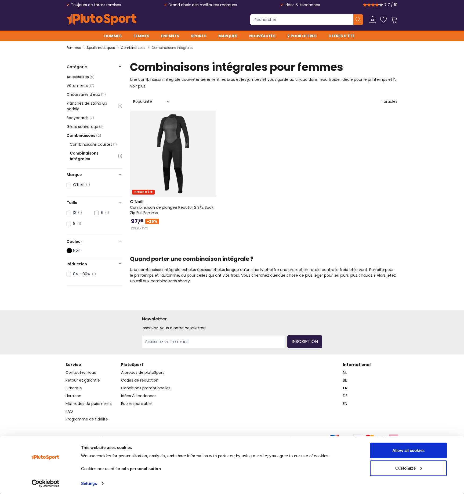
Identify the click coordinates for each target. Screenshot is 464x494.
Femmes (141, 36)
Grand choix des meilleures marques (202, 5)
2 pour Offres (302, 36)
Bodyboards (80, 117)
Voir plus (138, 86)
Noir (76, 250)
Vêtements (80, 85)
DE (345, 395)
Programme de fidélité (87, 419)
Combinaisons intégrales (172, 48)
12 (74, 212)
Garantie (74, 388)
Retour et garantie (83, 380)
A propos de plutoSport (142, 372)
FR (345, 388)
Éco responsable (136, 403)
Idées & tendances (302, 5)
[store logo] (101, 19)
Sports (198, 36)
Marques (227, 36)
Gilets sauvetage (85, 126)
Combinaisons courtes (93, 144)
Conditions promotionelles (146, 388)
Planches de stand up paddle (94, 106)
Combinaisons (133, 48)
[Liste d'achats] (383, 19)
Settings (89, 483)
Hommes (113, 36)
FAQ (69, 411)
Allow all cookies (408, 450)
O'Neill (78, 184)
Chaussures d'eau (86, 94)
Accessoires (81, 76)
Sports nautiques (101, 48)
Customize (405, 468)
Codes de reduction (139, 380)
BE (345, 380)
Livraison (73, 395)
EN (345, 403)
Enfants (170, 36)
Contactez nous (81, 372)
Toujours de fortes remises (96, 5)
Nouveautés (262, 36)
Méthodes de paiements (89, 403)
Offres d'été (341, 36)
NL (345, 372)
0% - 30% (81, 274)
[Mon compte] (372, 19)
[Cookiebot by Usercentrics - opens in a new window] (45, 484)
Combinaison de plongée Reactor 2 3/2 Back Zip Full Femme (171, 207)
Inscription (305, 341)
